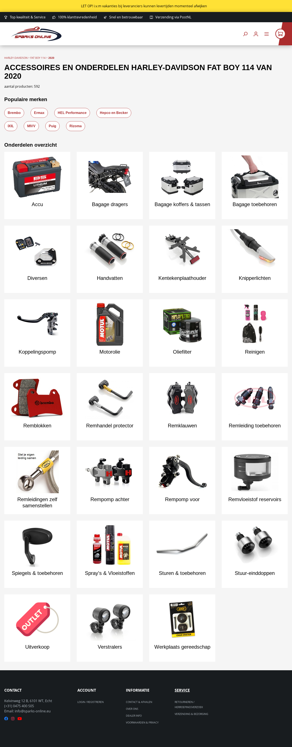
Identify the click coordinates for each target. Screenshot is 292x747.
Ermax (39, 113)
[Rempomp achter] (109, 471)
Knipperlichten (255, 278)
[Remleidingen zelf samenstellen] (37, 471)
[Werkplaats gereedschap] (182, 619)
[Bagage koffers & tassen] (182, 176)
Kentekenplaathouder (182, 278)
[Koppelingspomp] (37, 324)
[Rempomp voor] (182, 471)
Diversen (37, 278)
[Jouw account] (256, 34)
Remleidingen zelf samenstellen (37, 502)
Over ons (132, 709)
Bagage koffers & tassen (182, 204)
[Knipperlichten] (254, 250)
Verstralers (110, 647)
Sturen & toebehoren (182, 573)
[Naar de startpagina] (36, 34)
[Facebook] (6, 719)
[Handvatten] (109, 250)
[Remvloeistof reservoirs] (254, 471)
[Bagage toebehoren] (254, 176)
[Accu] (37, 176)
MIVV (31, 126)
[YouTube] (20, 719)
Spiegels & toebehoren (37, 573)
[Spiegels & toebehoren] (37, 545)
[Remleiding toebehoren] (254, 398)
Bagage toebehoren (255, 204)
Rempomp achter (109, 499)
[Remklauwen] (182, 398)
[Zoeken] (245, 34)
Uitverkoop (37, 647)
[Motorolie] (109, 324)
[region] (146, 6)
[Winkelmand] (283, 33)
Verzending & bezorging (191, 714)
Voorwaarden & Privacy (142, 722)
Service (182, 690)
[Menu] (266, 34)
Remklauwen (182, 425)
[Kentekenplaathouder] (182, 250)
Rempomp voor (182, 499)
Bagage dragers (110, 204)
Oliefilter (182, 352)
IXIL (11, 126)
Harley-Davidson (16, 58)
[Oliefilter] (182, 324)
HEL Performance (72, 113)
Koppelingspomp (37, 352)
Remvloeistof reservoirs (254, 499)
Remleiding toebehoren (255, 425)
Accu (37, 204)
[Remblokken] (37, 398)
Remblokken (37, 425)
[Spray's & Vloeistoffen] (109, 545)
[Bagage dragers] (109, 176)
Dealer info (134, 715)
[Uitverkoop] (37, 619)
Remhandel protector (109, 425)
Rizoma (75, 126)
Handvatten (110, 278)
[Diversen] (37, 250)
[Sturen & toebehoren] (182, 545)
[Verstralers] (109, 619)
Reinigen (255, 352)
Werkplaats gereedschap (182, 647)
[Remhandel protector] (109, 398)
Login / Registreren (90, 702)
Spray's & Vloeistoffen (110, 573)
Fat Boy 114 (38, 58)
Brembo (14, 113)
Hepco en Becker (114, 113)
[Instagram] (13, 719)
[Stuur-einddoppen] (254, 545)
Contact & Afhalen (139, 702)
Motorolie (109, 352)
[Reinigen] (254, 324)
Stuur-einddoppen (255, 573)
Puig (52, 126)
